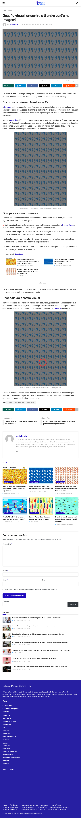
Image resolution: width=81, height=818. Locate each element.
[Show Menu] (4, 3)
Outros (5, 743)
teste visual (31, 402)
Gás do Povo (6, 733)
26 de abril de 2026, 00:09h (25, 265)
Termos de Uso (52, 809)
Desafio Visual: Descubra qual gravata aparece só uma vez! (39, 518)
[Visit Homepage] (40, 3)
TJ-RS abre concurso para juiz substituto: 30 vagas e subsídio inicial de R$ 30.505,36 (40, 642)
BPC (4, 727)
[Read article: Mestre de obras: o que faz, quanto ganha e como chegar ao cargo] (7, 628)
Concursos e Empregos (11, 708)
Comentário (7, 544)
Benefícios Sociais (9, 722)
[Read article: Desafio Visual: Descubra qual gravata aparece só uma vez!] (41, 506)
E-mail (5, 580)
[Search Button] (77, 3)
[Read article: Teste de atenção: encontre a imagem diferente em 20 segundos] (48, 261)
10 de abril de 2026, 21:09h (11, 522)
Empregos (6, 715)
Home (4, 10)
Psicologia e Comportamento (11, 757)
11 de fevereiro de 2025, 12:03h (31, 25)
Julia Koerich (13, 25)
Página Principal (56, 805)
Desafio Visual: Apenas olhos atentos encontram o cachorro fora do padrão (27, 271)
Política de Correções (27, 807)
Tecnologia (6, 763)
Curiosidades (7, 749)
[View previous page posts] (40, 282)
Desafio (10, 402)
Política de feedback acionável (59, 807)
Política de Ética (42, 807)
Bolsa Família (7, 724)
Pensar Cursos (11, 813)
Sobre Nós (41, 809)
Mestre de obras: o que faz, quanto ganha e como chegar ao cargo (33, 626)
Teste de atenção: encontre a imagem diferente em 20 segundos (64, 261)
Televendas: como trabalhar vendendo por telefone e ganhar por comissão (36, 618)
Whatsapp (63, 809)
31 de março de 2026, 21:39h (64, 524)
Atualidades (6, 746)
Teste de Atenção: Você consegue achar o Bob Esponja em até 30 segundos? (28, 261)
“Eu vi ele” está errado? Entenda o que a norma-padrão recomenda (34, 658)
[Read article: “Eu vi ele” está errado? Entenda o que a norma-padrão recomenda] (7, 660)
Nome (5, 570)
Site (43, 580)
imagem (7, 107)
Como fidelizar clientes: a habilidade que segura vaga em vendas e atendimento (38, 634)
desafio (13, 120)
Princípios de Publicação (27, 809)
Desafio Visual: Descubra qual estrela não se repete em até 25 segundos (66, 519)
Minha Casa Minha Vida (9, 736)
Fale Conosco (14, 805)
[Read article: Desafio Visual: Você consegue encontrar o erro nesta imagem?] (15, 506)
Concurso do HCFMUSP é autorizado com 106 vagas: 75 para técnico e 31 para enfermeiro (41, 650)
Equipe (5, 805)
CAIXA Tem (6, 730)
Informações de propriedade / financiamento (35, 805)
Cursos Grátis (7, 705)
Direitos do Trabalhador (10, 752)
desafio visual (19, 402)
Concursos (6, 711)
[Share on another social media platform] (76, 85)
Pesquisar (6, 601)
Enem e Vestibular (8, 755)
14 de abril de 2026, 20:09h (25, 276)
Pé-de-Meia (6, 739)
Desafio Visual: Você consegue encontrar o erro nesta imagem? (14, 518)
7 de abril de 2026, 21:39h (37, 522)
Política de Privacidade (10, 809)
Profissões (6, 760)
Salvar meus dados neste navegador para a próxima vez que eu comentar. (31, 589)
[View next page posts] (44, 282)
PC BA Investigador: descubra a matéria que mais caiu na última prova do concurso (39, 667)
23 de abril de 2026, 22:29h (63, 265)
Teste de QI (11, 10)
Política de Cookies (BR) (10, 807)
